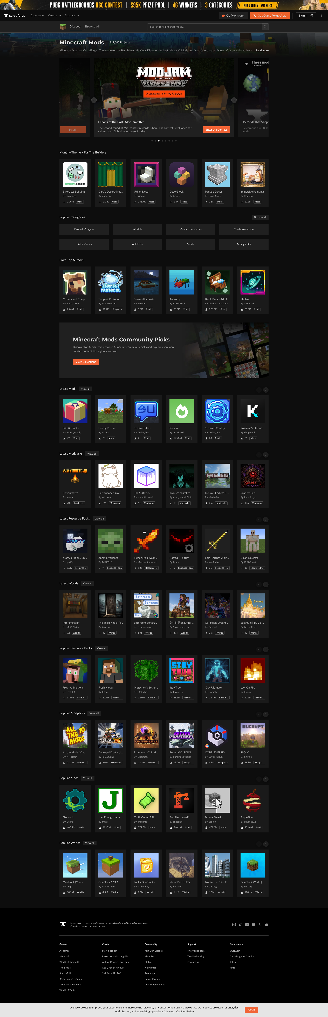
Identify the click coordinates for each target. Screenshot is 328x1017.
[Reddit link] (266, 925)
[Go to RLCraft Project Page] (253, 744)
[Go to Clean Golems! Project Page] (253, 549)
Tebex (233, 962)
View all (85, 388)
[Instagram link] (234, 925)
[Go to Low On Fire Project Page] (253, 679)
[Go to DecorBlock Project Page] (181, 183)
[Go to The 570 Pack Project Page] (146, 484)
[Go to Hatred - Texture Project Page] (181, 549)
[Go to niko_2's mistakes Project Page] (181, 484)
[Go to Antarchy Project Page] (181, 290)
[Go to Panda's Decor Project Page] (217, 183)
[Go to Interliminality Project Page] (75, 614)
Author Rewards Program (115, 962)
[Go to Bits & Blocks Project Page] (75, 419)
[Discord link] (253, 925)
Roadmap (150, 973)
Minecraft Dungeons (70, 985)
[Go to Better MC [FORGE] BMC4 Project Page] (181, 744)
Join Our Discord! (154, 951)
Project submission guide (115, 956)
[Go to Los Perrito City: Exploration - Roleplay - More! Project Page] (217, 873)
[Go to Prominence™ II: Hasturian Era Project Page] (146, 744)
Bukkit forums (152, 979)
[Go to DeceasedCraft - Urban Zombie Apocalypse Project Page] (110, 744)
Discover (76, 26)
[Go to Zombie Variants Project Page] (110, 549)
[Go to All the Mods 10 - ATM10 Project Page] (75, 744)
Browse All (92, 26)
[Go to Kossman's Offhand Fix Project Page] (253, 419)
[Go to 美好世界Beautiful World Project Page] (181, 614)
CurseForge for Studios (242, 956)
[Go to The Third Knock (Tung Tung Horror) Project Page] (110, 614)
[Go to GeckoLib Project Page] (75, 808)
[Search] (265, 26)
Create (52, 15)
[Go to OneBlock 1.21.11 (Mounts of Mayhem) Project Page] (110, 873)
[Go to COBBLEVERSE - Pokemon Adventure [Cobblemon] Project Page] (217, 744)
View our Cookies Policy (179, 1011)
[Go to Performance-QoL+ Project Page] (110, 484)
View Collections (86, 362)
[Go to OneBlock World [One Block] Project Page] (253, 873)
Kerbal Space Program (71, 979)
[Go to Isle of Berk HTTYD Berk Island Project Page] (181, 873)
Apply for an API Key (113, 968)
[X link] (260, 925)
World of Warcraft (69, 962)
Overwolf (235, 951)
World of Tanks (67, 990)
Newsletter (150, 968)
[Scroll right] (266, 390)
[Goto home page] (14, 15)
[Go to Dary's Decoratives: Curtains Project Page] (110, 183)
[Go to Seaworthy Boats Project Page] (146, 290)
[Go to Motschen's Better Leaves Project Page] (146, 679)
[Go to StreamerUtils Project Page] (146, 419)
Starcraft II (65, 973)
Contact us (193, 962)
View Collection (207, 129)
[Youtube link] (247, 925)
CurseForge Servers (155, 985)
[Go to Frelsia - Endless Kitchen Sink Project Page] (217, 484)
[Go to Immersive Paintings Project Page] (253, 183)
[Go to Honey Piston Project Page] (110, 419)
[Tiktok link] (240, 925)
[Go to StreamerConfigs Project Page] (217, 419)
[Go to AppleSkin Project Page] (253, 808)
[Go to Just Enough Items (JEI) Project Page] (110, 808)
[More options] (321, 15)
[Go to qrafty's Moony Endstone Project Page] (75, 549)
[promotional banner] (164, 5)
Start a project (109, 951)
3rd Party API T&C (111, 973)
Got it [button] (251, 1009)
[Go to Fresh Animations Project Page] (75, 679)
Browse (35, 15)
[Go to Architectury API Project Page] (181, 808)
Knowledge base (195, 951)
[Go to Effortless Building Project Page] (75, 183)
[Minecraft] (62, 26)
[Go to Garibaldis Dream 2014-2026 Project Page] (217, 614)
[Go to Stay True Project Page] (181, 679)
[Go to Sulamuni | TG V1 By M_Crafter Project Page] (253, 614)
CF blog (149, 962)
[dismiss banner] (322, 5)
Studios (70, 15)
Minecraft (64, 956)
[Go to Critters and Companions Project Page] (75, 290)
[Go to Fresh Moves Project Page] (110, 679)
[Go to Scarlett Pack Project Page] (253, 484)
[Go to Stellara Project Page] (253, 290)
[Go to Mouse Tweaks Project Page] (217, 808)
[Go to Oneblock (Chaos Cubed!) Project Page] (75, 873)
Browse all (260, 217)
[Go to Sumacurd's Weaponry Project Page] (146, 549)
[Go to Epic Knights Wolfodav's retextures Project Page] (217, 549)
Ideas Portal (151, 956)
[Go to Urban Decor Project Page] (146, 183)
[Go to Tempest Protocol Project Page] (110, 290)
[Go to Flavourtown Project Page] (75, 484)
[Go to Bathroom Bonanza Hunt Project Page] (146, 614)
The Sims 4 (65, 968)
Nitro (232, 968)
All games (64, 951)
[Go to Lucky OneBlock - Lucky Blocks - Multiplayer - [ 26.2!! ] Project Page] (146, 873)
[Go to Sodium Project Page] (181, 419)
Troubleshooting (195, 956)
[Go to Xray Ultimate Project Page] (217, 679)
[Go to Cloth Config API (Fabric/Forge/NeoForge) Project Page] (146, 808)
